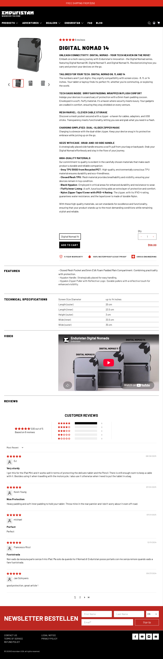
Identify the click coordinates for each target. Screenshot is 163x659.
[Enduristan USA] (18, 14)
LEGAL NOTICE (48, 635)
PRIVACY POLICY (49, 638)
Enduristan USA (17, 651)
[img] (14, 456)
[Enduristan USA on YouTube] (142, 637)
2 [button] (80, 597)
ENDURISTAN (72, 23)
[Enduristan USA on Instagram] (149, 637)
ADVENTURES (30, 23)
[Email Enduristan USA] (155, 637)
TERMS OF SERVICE (13, 638)
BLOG (99, 23)
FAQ (90, 23)
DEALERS (51, 23)
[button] (66, 39)
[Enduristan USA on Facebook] (135, 637)
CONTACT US (10, 635)
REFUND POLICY (12, 642)
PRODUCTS (8, 23)
